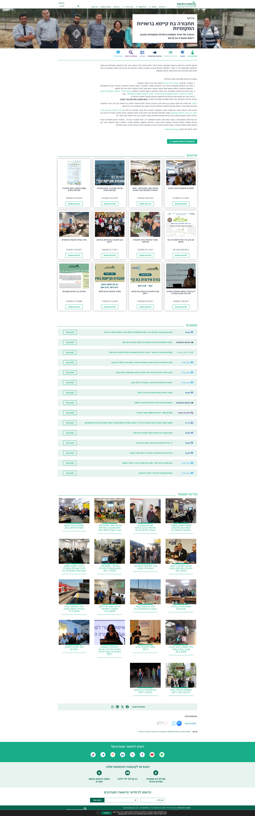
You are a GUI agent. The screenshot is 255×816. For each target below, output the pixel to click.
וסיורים (165, 83)
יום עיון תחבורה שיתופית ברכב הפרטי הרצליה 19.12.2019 (145, 528)
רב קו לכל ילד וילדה (127, 778)
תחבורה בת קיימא (158, 731)
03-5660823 (144, 808)
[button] (127, 706)
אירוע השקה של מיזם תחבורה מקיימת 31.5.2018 (109, 609)
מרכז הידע (129, 7)
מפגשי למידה (173, 83)
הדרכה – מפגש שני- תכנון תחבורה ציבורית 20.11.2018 (110, 568)
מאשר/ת (106, 813)
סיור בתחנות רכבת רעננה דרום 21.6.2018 (145, 607)
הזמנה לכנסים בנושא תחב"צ (99, 780)
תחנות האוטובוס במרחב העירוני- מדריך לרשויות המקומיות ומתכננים (152, 94)
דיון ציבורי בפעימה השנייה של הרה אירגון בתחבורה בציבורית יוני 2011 (109, 650)
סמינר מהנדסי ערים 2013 (145, 648)
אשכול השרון (185, 731)
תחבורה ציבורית (144, 731)
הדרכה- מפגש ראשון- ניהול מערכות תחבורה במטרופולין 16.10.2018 (74, 568)
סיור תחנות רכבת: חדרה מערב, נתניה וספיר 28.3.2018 (181, 649)
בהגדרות (121, 814)
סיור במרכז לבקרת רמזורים (74, 648)
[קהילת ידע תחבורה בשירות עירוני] (155, 772)
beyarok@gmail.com (131, 808)
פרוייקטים (142, 7)
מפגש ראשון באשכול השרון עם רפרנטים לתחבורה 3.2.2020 (181, 528)
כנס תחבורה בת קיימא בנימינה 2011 (145, 691)
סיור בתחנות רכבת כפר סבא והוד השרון (145, 567)
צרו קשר (94, 7)
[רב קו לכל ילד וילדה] (127, 772)
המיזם (194, 103)
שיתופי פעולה (106, 7)
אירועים (116, 7)
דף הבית (162, 7)
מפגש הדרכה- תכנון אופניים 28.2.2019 (74, 526)
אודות (154, 7)
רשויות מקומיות (173, 731)
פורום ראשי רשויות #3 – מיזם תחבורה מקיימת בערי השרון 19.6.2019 (110, 528)
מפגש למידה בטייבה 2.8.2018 (181, 607)
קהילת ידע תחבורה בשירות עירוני (155, 780)
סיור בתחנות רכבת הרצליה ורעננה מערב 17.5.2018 (74, 609)
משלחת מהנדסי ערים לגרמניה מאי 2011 (181, 691)
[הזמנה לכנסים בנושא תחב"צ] (99, 772)
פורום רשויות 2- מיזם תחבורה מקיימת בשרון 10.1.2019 (180, 568)
